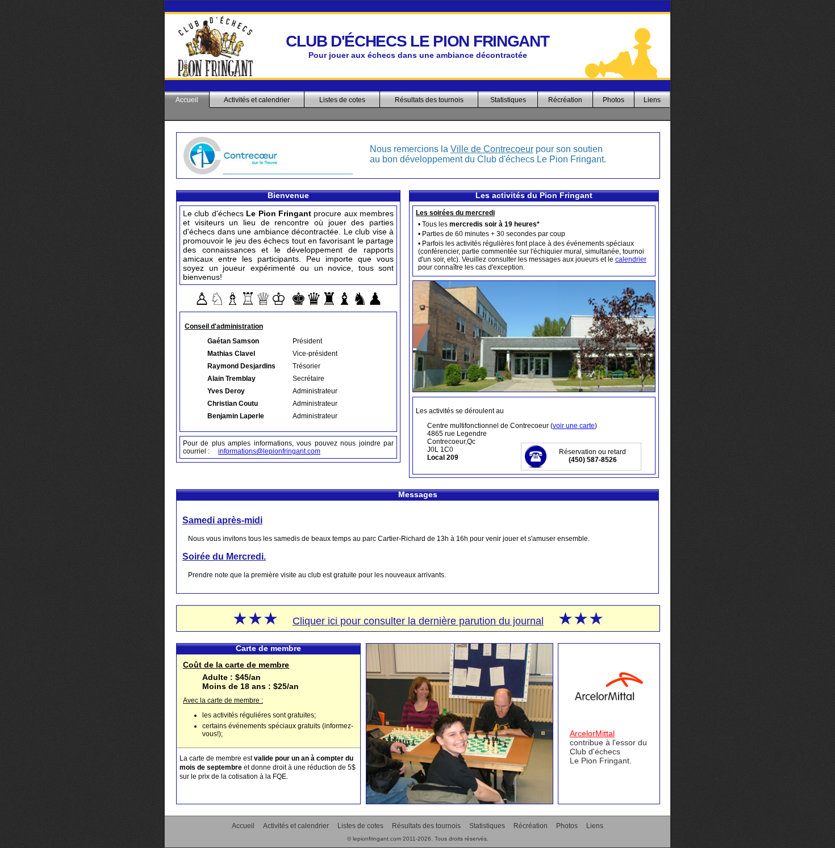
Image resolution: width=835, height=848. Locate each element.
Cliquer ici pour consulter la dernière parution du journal (418, 621)
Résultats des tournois (429, 100)
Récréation (565, 100)
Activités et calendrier (257, 100)
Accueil (187, 100)
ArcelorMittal (592, 733)
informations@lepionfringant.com (269, 451)
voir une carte (574, 426)
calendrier (630, 259)
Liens (652, 100)
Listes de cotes (342, 100)
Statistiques (508, 100)
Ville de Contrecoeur (491, 149)
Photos (613, 100)
